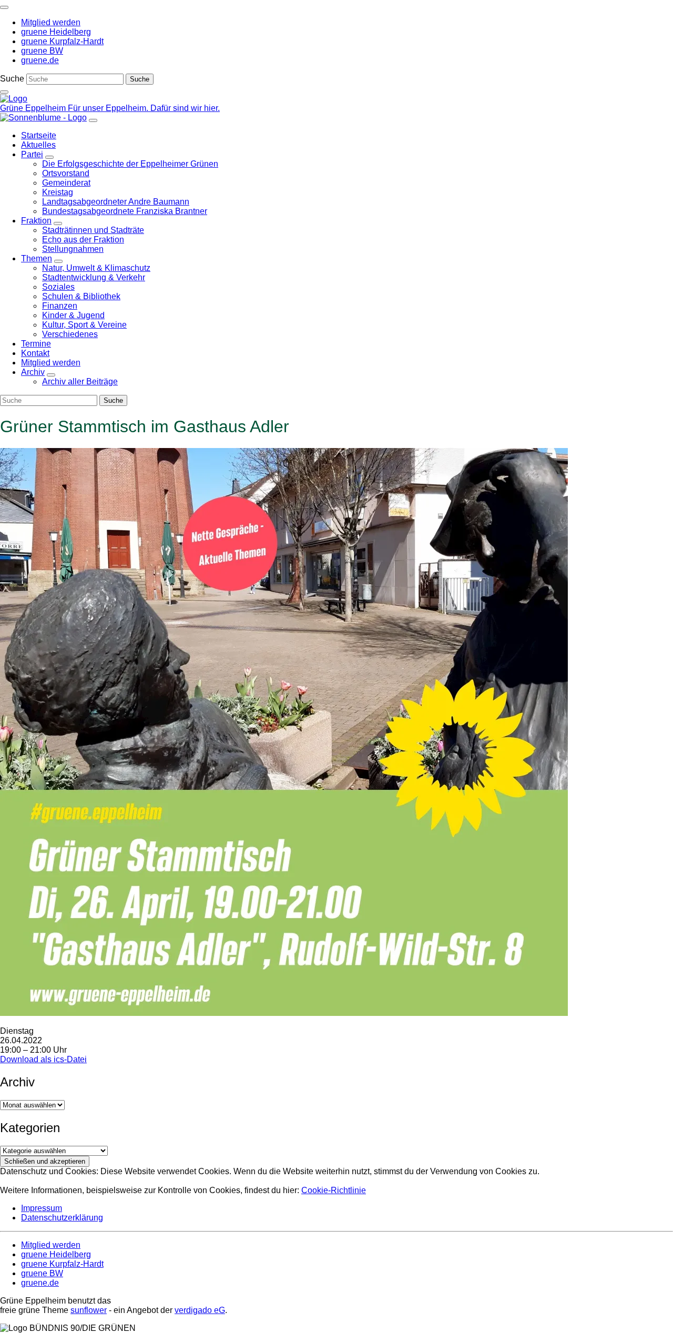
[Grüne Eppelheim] (13, 98)
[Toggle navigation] (4, 7)
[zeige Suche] (4, 92)
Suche (12, 78)
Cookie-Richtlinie (333, 1190)
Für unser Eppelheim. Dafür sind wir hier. (144, 108)
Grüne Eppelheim (34, 108)
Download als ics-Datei (43, 1059)
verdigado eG (200, 1310)
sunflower (88, 1310)
